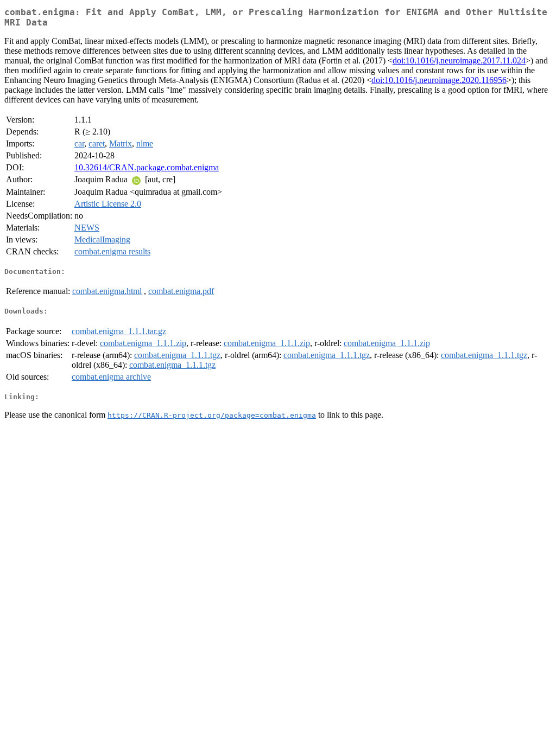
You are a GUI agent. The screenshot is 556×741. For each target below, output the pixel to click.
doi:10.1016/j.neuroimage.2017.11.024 (459, 60)
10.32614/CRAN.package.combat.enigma (146, 167)
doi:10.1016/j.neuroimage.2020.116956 (439, 80)
